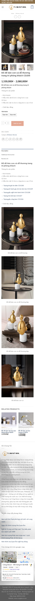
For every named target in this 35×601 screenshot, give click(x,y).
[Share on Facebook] (6, 139)
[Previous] (4, 41)
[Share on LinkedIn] (20, 139)
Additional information (7, 154)
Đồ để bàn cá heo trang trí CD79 (24, 431)
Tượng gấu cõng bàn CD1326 (13, 199)
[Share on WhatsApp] (3, 139)
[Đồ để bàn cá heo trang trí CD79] (26, 419)
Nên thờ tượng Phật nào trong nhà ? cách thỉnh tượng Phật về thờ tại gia (15, 537)
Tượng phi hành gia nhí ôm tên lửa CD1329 (18, 189)
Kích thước (5, 111)
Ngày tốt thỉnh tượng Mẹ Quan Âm (13, 525)
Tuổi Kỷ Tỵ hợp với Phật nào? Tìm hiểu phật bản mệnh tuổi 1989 (16, 530)
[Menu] (2, 7)
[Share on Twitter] (10, 139)
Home (12, 13)
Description (4, 150)
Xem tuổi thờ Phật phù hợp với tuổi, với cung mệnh (16, 520)
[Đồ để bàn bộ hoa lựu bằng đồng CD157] (9, 419)
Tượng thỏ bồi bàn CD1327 (13, 196)
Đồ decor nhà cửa (20, 13)
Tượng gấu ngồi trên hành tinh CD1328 (17, 192)
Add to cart (17, 123)
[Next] (30, 41)
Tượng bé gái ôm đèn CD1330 (14, 185)
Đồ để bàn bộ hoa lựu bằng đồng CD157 (8, 431)
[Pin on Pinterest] (17, 139)
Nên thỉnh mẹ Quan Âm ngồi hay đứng (14, 541)
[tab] (17, 151)
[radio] (5, 114)
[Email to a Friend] (13, 139)
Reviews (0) (4, 158)
